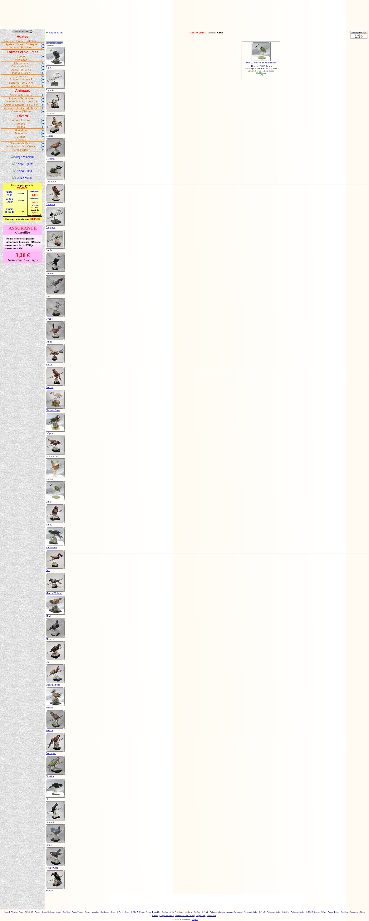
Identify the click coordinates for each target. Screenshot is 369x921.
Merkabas (21, 59)
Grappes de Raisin (21, 143)
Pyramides (21, 76)
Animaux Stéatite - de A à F (21, 101)
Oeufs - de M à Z (21, 69)
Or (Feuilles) (21, 149)
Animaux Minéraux (21, 94)
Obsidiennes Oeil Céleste (21, 146)
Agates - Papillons (21, 47)
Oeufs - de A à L (21, 66)
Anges (21, 123)
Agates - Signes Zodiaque (21, 44)
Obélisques (21, 63)
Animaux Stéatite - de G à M (21, 104)
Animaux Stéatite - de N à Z (21, 108)
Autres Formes (21, 120)
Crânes (21, 136)
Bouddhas (21, 130)
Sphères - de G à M (21, 82)
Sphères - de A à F (21, 79)
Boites (21, 126)
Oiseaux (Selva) (21, 111)
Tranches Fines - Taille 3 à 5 (21, 40)
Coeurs (21, 56)
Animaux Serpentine (21, 98)
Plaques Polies (21, 72)
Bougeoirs (21, 133)
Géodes (21, 139)
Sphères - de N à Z (21, 85)
